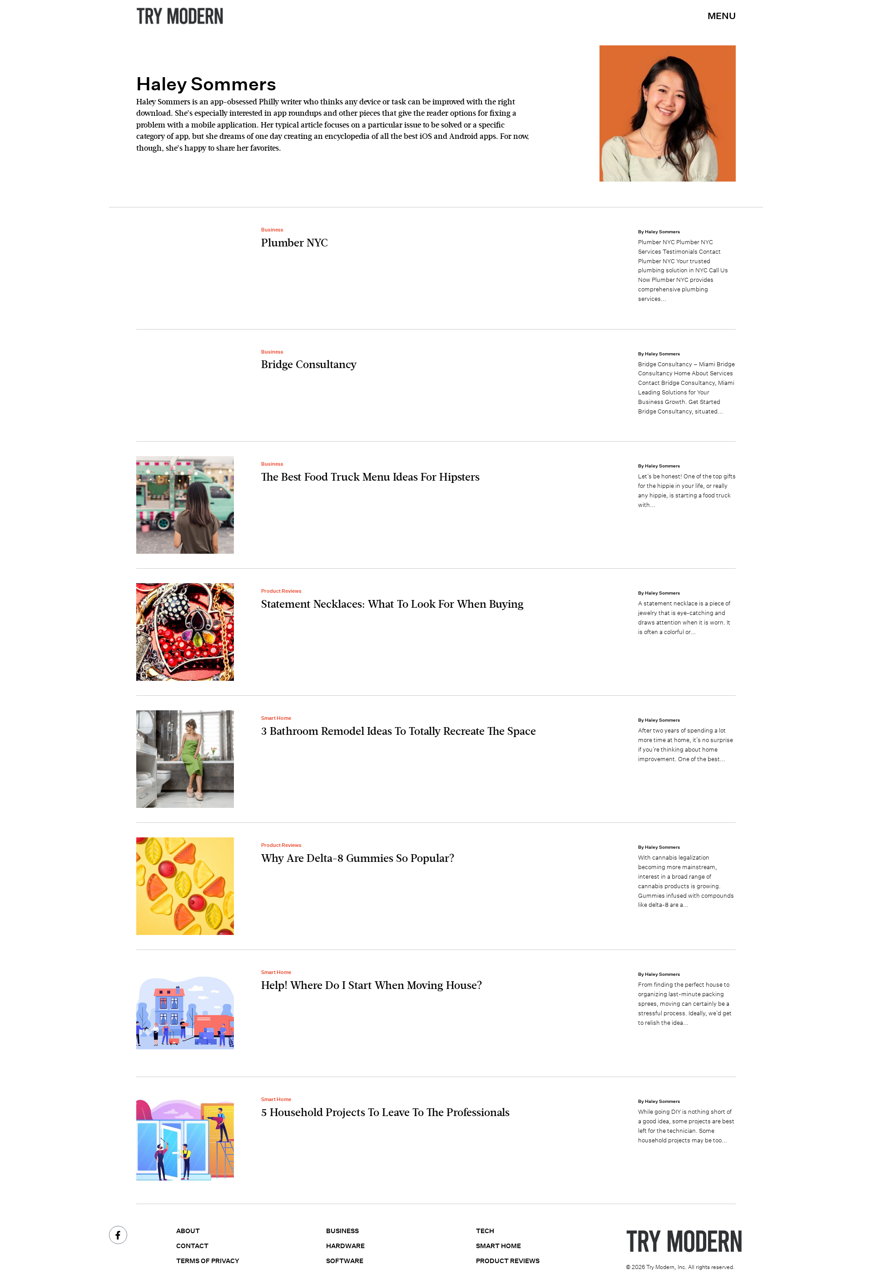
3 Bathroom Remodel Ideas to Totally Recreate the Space (398, 731)
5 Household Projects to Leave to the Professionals (385, 1112)
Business (272, 229)
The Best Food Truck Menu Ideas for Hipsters (370, 477)
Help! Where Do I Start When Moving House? (371, 985)
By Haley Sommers (659, 231)
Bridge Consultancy (309, 364)
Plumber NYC (294, 243)
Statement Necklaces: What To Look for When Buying (392, 604)
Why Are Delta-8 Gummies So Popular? (358, 858)
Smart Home (276, 718)
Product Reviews (281, 591)
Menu (722, 15)
